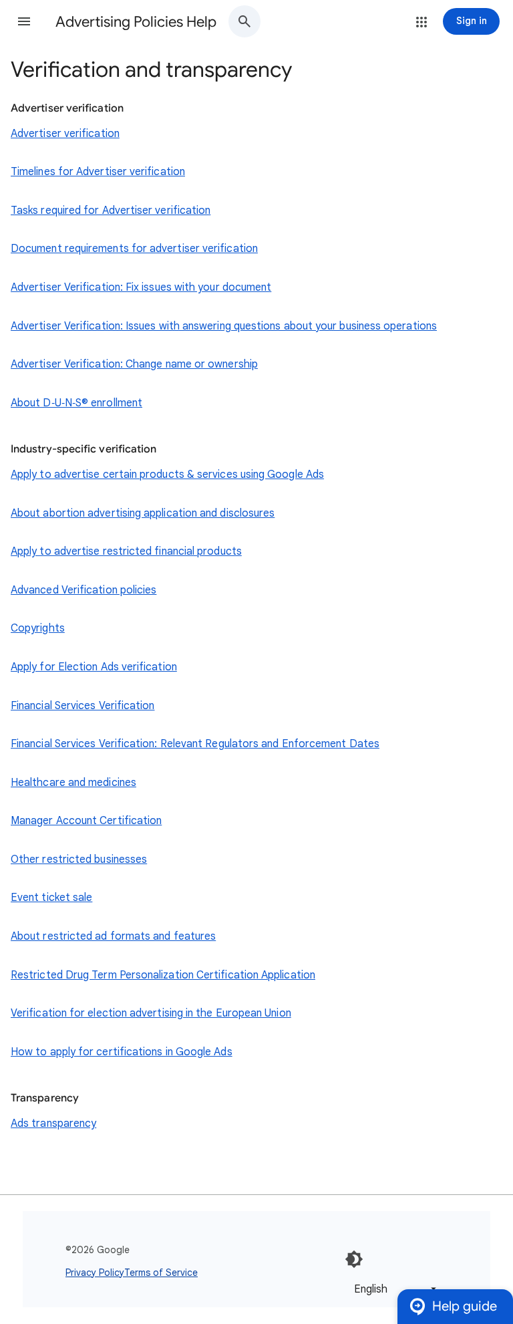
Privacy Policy (94, 1273)
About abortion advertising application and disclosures (143, 513)
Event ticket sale (51, 897)
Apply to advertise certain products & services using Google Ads (167, 474)
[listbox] (393, 1289)
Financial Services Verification (82, 705)
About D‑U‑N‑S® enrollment (76, 403)
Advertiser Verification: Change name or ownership (134, 364)
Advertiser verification (65, 133)
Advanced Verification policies (83, 590)
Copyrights (38, 628)
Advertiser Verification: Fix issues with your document (141, 287)
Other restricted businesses (79, 859)
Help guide (464, 1306)
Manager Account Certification (86, 820)
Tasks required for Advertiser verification (110, 210)
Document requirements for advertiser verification (134, 248)
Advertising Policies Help (135, 22)
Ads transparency (53, 1123)
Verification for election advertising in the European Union (151, 1013)
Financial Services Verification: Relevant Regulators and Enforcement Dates (195, 744)
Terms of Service (161, 1273)
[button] (24, 21)
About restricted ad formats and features (113, 936)
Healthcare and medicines (73, 782)
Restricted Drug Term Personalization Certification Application (163, 975)
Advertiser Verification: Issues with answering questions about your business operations (224, 326)
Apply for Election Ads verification (94, 667)
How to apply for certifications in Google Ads (121, 1052)
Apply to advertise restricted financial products (126, 551)
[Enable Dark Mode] (354, 1259)
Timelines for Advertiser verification (98, 171)
